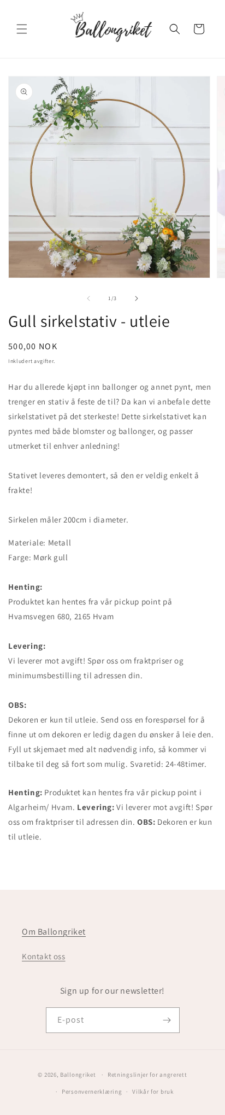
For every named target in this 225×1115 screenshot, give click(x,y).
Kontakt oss (44, 956)
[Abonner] (167, 1020)
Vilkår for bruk (153, 1091)
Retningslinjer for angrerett (147, 1074)
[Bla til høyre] (137, 298)
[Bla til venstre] (88, 298)
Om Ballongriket (54, 931)
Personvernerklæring (92, 1091)
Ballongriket (78, 1074)
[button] (22, 29)
